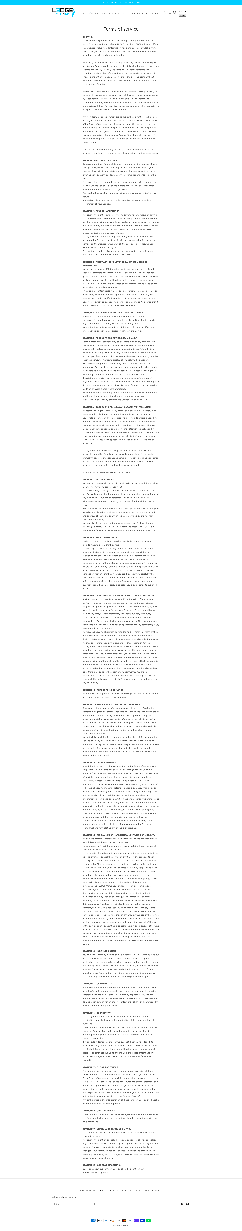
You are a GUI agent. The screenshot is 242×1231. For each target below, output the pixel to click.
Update (182, 15)
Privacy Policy (87, 1191)
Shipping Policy (141, 1191)
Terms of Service (105, 1191)
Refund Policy (124, 1191)
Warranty (157, 1191)
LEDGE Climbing (123, 1225)
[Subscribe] (94, 1204)
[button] (100, 13)
